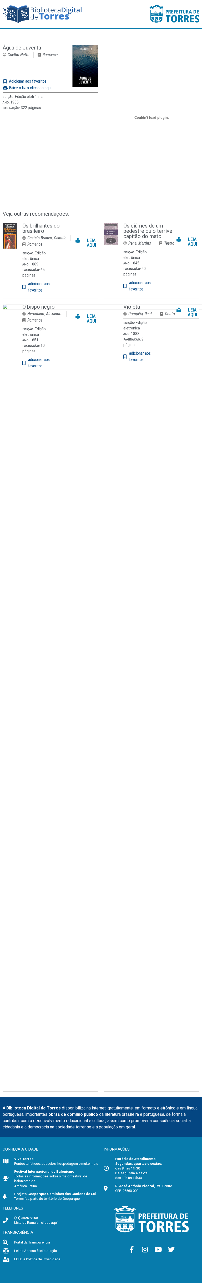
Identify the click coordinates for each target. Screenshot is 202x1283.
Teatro (169, 243)
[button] (86, 241)
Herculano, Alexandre (44, 313)
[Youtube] (158, 1249)
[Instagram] (145, 1249)
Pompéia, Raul (140, 313)
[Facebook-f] (131, 1249)
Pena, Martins (139, 243)
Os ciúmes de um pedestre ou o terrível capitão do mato (148, 231)
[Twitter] (171, 1249)
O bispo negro (38, 307)
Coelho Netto (18, 54)
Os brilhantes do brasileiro (41, 228)
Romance (50, 54)
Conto (170, 313)
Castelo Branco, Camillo (47, 237)
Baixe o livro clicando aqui (29, 87)
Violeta (131, 307)
